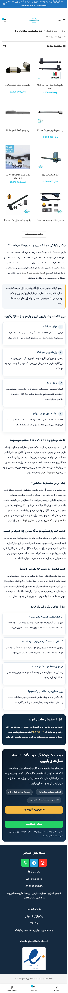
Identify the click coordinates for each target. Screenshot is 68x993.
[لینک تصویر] (34, 959)
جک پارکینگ (52, 31)
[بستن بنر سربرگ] (4, 4)
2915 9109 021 (34, 880)
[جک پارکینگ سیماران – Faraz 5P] (17, 202)
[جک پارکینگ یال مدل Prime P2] (50, 112)
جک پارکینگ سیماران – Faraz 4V (50, 220)
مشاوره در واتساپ (34, 824)
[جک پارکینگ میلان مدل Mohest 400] (50, 67)
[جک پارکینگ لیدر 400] (50, 157)
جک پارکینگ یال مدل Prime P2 (50, 130)
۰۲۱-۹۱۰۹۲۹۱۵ (38, 732)
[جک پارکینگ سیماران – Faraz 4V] (50, 202)
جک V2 (34, 923)
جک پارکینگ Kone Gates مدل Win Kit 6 (18, 176)
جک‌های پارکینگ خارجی (26, 521)
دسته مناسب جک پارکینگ (33, 273)
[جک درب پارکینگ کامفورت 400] (17, 67)
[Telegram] (34, 863)
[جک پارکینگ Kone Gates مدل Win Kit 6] (17, 157)
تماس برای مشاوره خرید (34, 810)
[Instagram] (43, 863)
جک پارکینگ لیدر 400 (50, 175)
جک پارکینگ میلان (48, 473)
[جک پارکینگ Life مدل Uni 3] (17, 112)
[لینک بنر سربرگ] (34, 4)
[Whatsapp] (25, 863)
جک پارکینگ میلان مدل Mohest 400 (50, 87)
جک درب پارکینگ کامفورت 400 (17, 85)
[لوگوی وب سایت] (34, 20)
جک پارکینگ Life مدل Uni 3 (17, 130)
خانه (64, 31)
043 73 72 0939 (34, 886)
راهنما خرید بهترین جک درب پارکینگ (34, 930)
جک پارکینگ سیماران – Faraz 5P (17, 220)
